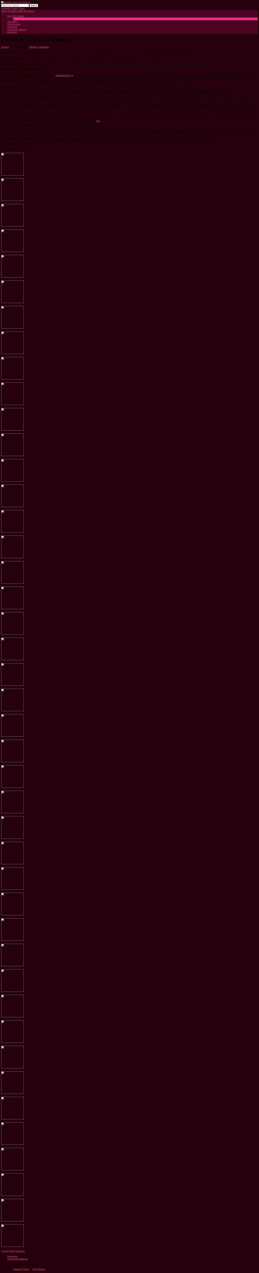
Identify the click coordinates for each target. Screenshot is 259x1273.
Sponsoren (12, 27)
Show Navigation (9, 11)
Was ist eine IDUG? (22, 19)
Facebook (5, 8)
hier (98, 121)
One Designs (39, 1269)
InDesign (20, 1251)
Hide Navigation (26, 11)
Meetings (33, 47)
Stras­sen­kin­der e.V (64, 75)
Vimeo (21, 8)
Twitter (14, 8)
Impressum (12, 1256)
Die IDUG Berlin (15, 16)
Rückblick (12, 32)
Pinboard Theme (21, 1269)
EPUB (12, 1251)
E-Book (5, 1251)
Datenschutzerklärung (17, 1259)
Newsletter (12, 21)
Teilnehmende (14, 24)
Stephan (5, 47)
